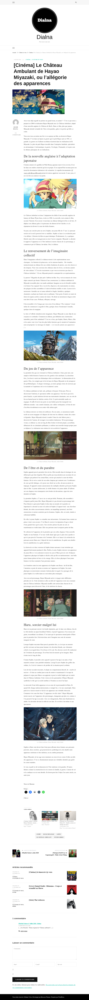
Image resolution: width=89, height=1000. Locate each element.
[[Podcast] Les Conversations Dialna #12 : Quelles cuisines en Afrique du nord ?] (68, 815)
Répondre (24, 931)
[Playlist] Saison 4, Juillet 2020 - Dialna (30, 923)
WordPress (61, 997)
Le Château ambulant (44, 837)
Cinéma (28, 59)
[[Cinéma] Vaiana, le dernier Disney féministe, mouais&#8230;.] (32, 815)
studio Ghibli (59, 837)
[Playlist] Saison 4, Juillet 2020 (49, 821)
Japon (59, 834)
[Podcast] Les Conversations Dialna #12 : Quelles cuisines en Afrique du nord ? (67, 822)
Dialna (44, 37)
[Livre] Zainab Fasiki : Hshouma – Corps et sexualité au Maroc (45, 887)
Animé (39, 834)
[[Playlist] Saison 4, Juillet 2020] (50, 815)
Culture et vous (37, 59)
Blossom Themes (45, 997)
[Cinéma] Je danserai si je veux (40, 872)
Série (14, 906)
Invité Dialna (15, 128)
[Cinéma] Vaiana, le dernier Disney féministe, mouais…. (31, 822)
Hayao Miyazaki (48, 834)
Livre (14, 892)
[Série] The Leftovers (37, 900)
